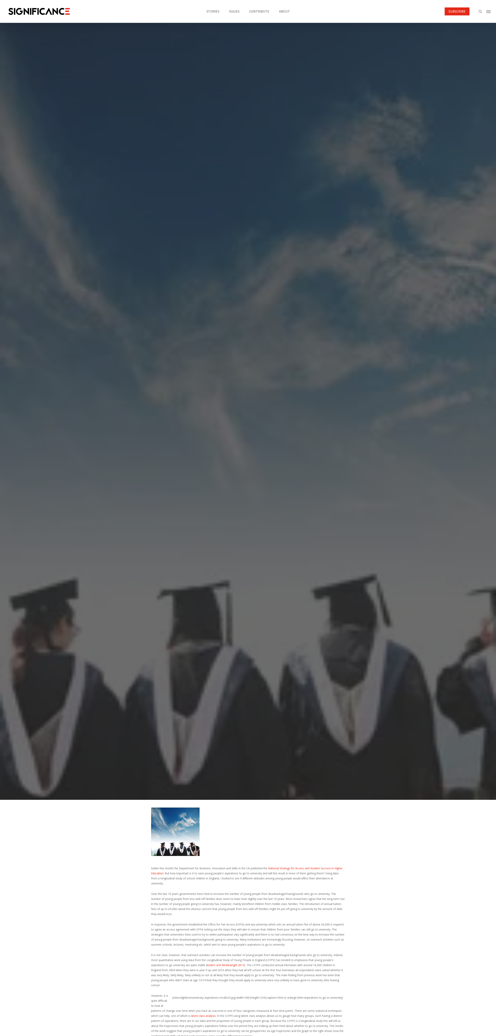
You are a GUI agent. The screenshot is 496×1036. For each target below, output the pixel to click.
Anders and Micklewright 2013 (225, 965)
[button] (488, 11)
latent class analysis (203, 1016)
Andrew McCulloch (235, 464)
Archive (248, 443)
